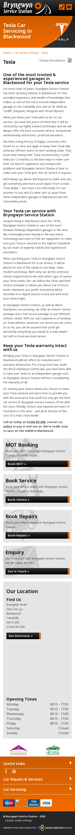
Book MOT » (17, 464)
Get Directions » (21, 636)
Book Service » (19, 500)
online (7, 426)
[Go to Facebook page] (6, 771)
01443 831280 (36, 422)
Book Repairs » (19, 535)
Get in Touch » (18, 571)
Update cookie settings (18, 820)
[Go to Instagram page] (14, 771)
